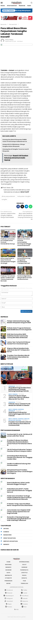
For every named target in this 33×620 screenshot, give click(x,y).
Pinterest (9, 593)
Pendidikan (12, 386)
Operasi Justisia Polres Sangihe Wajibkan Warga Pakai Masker (8, 214)
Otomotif (8, 578)
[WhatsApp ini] (30, 206)
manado (6, 544)
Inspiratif (8, 575)
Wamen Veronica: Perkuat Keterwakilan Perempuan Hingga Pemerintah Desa (24, 242)
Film (24, 581)
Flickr (25, 607)
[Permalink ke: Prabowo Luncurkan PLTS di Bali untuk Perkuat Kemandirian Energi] (8, 233)
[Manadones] (16, 2)
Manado (8, 567)
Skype (9, 604)
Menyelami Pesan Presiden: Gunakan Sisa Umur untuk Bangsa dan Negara (19, 471)
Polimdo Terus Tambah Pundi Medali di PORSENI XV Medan (19, 404)
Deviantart (10, 601)
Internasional (24, 562)
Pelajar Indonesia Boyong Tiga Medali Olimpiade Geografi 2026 (19, 321)
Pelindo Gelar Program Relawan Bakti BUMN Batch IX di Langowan (19, 329)
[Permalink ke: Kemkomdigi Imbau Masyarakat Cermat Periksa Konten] (24, 270)
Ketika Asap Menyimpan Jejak (19, 10)
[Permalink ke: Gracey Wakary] (2, 40)
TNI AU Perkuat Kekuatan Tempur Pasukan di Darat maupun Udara (19, 450)
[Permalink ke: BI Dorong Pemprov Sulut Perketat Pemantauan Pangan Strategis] (8, 253)
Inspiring (21, 409)
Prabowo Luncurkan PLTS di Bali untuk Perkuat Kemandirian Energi (8, 241)
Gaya (8, 572)
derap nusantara (9, 538)
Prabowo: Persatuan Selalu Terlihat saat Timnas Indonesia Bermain (8, 278)
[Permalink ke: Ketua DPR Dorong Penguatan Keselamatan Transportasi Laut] (24, 253)
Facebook (10, 590)
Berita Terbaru (13, 394)
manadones (7, 535)
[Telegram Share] (26, 206)
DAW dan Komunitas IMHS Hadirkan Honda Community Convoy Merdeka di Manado (17, 335)
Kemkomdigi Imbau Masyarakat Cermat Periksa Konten (24, 277)
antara (6, 528)
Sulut (24, 564)
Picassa (9, 607)
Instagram (10, 598)
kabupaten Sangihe (24, 196)
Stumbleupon (10, 596)
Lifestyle (24, 572)
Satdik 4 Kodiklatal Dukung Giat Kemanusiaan (19, 464)
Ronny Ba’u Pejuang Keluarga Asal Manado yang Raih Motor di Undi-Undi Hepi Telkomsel (19, 518)
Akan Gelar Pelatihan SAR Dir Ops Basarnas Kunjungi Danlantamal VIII (25, 215)
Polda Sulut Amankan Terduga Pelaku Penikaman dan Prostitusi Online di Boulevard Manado (19, 497)
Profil (24, 575)
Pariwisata (24, 570)
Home (8, 562)
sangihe (4, 199)
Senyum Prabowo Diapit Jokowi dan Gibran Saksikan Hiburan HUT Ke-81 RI (19, 397)
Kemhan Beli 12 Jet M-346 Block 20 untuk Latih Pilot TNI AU (19, 435)
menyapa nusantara (10, 541)
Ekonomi (8, 570)
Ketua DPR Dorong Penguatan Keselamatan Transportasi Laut (23, 260)
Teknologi (24, 583)
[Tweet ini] (22, 206)
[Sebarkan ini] (18, 206)
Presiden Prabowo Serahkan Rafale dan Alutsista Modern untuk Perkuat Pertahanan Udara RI (19, 442)
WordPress (25, 596)
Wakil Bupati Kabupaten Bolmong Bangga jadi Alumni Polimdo (19, 414)
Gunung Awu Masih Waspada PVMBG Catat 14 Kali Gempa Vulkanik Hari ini (14, 140)
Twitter (25, 590)
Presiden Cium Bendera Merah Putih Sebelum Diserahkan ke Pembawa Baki (18, 357)
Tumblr (25, 593)
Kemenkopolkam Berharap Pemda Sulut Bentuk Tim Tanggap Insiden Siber (19, 457)
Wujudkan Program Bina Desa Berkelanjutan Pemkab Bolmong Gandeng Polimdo (20, 389)
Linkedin (25, 598)
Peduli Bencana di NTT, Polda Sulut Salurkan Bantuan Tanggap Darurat (19, 490)
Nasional (18, 420)
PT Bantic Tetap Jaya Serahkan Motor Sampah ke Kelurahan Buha (19, 504)
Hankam (24, 567)
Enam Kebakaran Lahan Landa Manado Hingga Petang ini (18, 483)
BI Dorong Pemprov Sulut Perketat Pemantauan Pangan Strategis (8, 260)
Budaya (24, 578)
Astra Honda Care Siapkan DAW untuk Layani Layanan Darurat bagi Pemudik (18, 511)
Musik (8, 583)
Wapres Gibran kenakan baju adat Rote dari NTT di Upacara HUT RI (18, 350)
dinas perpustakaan (8, 196)
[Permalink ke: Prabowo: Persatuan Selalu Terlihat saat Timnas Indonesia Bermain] (8, 270)
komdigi (6, 532)
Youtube (25, 604)
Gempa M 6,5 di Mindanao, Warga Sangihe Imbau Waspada (13, 145)
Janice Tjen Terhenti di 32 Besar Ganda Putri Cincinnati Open (18, 343)
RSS (17, 609)
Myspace (25, 601)
